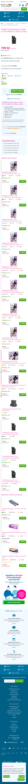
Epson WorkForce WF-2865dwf (11, 150)
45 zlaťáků (12, 436)
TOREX (11, 107)
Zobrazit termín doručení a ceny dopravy (10, 61)
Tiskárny (8, 16)
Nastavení (21, 776)
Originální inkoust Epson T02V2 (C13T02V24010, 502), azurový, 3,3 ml (11, 220)
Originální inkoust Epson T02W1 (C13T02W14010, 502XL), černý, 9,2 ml (12, 196)
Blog (14, 715)
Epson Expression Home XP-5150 (11, 148)
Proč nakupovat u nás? (14, 706)
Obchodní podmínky (14, 728)
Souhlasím (6, 776)
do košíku (22, 181)
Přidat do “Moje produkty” (15, 98)
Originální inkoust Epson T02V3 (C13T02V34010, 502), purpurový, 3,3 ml (12, 267)
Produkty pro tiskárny (10, 23)
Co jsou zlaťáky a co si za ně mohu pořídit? (11, 68)
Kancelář (22, 16)
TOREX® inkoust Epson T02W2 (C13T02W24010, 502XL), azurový (10, 457)
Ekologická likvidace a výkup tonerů (14, 712)
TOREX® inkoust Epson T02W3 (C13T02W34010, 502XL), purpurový (11, 481)
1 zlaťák (19, 175)
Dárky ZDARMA (14, 708)
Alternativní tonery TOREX (14, 710)
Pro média (14, 729)
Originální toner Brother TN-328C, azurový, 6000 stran (14, 557)
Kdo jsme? (14, 724)
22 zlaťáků (13, 460)
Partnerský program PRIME (14, 714)
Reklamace (14, 696)
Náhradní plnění (14, 698)
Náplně (8, 13)
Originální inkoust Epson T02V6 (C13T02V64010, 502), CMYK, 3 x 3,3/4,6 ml (14, 386)
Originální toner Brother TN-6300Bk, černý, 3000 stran (14, 533)
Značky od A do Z (14, 692)
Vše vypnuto (21, 779)
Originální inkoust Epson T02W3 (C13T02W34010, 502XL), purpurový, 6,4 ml (13, 291)
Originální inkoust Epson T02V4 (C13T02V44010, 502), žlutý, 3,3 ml (11, 315)
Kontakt (14, 731)
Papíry (22, 13)
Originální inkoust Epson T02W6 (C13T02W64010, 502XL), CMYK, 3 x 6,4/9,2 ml (14, 362)
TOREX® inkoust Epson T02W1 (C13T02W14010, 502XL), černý (10, 433)
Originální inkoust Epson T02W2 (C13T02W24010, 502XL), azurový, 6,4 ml (12, 244)
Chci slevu (19, 681)
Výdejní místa (14, 691)
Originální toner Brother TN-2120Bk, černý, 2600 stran (14, 509)
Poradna (14, 717)
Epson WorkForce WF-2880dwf (11, 152)
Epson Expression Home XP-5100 (11, 143)
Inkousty (17, 23)
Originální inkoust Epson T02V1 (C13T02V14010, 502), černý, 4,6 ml (11, 173)
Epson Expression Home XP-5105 (11, 145)
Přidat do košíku (17, 91)
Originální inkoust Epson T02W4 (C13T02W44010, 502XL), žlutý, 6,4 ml (11, 338)
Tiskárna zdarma (15, 20)
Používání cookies (14, 726)
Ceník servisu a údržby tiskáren (14, 700)
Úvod (3, 23)
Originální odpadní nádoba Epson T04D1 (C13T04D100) (11, 410)
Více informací (20, 773)
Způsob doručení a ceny (14, 689)
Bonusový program (14, 694)
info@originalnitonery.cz (12, 742)
